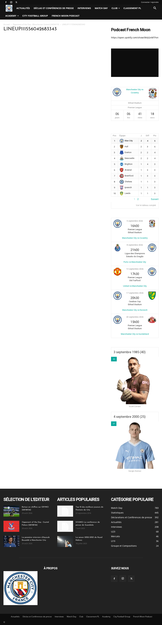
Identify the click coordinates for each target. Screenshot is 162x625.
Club (114, 8)
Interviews (84, 8)
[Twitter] (16, 2)
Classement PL (132, 8)
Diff (147, 136)
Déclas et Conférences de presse (54, 8)
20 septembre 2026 (134, 317)
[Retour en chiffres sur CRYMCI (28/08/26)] (11, 511)
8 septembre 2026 (135, 245)
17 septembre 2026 (134, 293)
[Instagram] (11, 2)
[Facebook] (5, 2)
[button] (155, 8)
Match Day (101, 8)
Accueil (6, 24)
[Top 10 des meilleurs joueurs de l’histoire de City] (65, 511)
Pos (114, 136)
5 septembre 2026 (135, 221)
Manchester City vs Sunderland (135, 334)
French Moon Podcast (65, 15)
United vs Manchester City (135, 286)
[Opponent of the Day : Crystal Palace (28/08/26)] (11, 526)
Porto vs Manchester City (135, 262)
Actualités (23, 8)
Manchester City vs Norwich (134, 310)
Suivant (155, 199)
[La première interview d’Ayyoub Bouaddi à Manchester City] (11, 541)
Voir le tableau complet (146, 205)
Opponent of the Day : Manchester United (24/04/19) (36, 24)
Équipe (122, 136)
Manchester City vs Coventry (135, 238)
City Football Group (35, 15)
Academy (10, 15)
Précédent (116, 199)
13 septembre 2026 (134, 269)
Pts (154, 136)
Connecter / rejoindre (150, 2)
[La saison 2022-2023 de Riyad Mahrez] (65, 541)
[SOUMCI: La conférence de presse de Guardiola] (65, 526)
